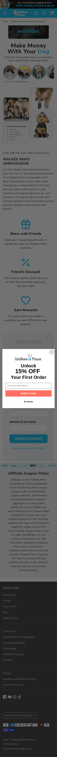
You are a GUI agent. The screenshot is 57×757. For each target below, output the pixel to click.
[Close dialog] (52, 352)
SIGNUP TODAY (28, 393)
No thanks (28, 402)
